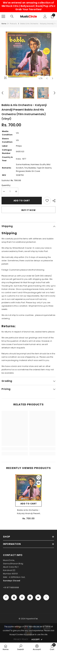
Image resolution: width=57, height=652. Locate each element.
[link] (15, 448)
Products (13, 24)
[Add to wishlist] (47, 200)
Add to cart (22, 200)
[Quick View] (38, 482)
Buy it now (28, 210)
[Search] (12, 16)
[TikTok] (30, 597)
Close (54, 6)
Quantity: (6, 185)
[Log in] (45, 16)
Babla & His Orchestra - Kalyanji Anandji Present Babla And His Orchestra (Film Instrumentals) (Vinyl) (29, 512)
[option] (28, 54)
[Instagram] (14, 597)
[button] (47, 78)
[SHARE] (53, 200)
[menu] (3, 16)
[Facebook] (6, 597)
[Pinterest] (22, 597)
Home (4, 24)
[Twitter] (46, 597)
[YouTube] (38, 597)
